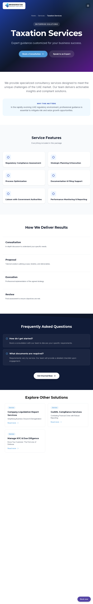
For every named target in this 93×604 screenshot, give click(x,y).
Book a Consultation (31, 54)
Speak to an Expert (61, 54)
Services (41, 16)
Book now (84, 599)
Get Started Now (45, 376)
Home (33, 16)
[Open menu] (88, 5)
